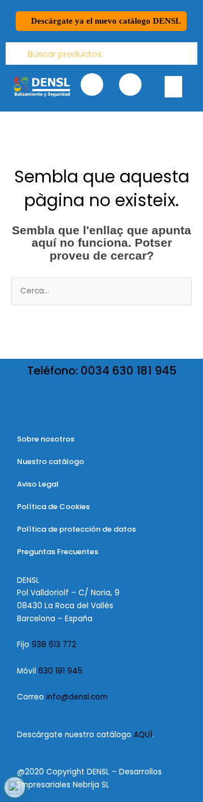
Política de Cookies (53, 506)
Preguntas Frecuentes (57, 551)
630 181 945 (60, 671)
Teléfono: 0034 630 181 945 (101, 370)
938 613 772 (55, 644)
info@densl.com (77, 697)
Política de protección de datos (76, 529)
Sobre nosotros (45, 439)
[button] (174, 86)
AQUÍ (143, 734)
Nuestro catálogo (50, 461)
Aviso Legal (38, 484)
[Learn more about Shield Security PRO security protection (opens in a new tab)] (14, 787)
